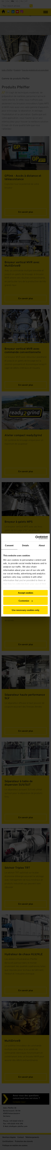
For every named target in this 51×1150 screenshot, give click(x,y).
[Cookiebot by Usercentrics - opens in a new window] (36, 537)
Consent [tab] (9, 545)
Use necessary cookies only (25, 610)
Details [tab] (25, 545)
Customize (24, 601)
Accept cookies (25, 592)
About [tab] (42, 545)
